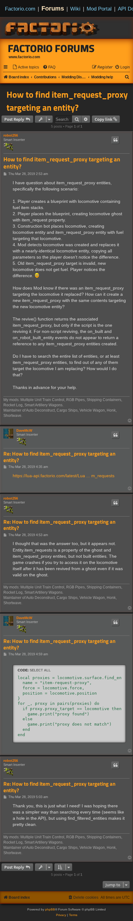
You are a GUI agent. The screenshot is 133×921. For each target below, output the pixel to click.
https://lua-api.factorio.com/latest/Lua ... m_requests (63, 475)
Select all (40, 670)
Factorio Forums (51, 48)
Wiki (75, 8)
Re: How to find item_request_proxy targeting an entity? (59, 457)
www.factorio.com (24, 57)
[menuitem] (25, 67)
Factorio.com (20, 8)
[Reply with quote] (115, 140)
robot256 (10, 135)
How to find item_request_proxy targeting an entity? (67, 101)
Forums (52, 8)
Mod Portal (99, 8)
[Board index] (53, 28)
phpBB (50, 909)
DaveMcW (24, 430)
